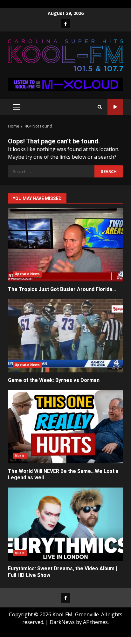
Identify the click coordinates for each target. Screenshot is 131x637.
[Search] (100, 107)
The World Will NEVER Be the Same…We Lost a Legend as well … (65, 426)
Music (20, 456)
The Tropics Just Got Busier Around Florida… (65, 244)
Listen (115, 107)
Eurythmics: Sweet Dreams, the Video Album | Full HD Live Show (65, 524)
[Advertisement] (65, 83)
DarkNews (62, 622)
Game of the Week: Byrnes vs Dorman (65, 335)
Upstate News (27, 274)
